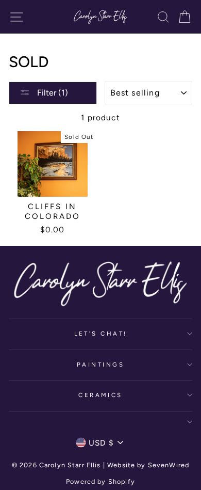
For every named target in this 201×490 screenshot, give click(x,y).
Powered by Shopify (100, 481)
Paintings (100, 364)
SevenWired (168, 465)
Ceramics (100, 395)
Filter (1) (51, 93)
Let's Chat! (100, 333)
